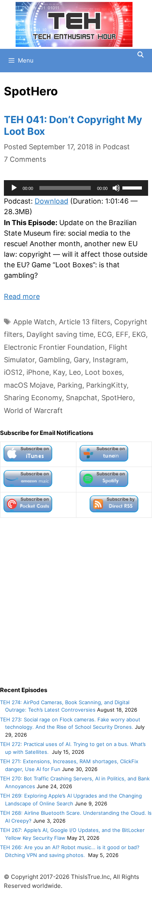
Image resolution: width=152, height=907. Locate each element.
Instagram (109, 360)
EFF (122, 334)
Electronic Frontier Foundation (54, 347)
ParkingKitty (106, 385)
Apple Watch (34, 322)
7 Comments (25, 159)
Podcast (116, 147)
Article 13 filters (84, 322)
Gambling (54, 360)
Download (51, 201)
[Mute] (116, 188)
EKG (139, 334)
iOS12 (13, 372)
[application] (76, 188)
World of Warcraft (33, 410)
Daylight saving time (60, 334)
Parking (69, 385)
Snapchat (81, 398)
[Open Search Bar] (140, 55)
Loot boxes (103, 372)
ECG (104, 334)
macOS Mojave (28, 385)
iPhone (38, 372)
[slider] (133, 187)
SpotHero (117, 398)
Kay (59, 372)
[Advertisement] (76, 602)
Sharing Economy (33, 398)
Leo (75, 372)
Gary (81, 360)
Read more (22, 296)
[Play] (14, 188)
